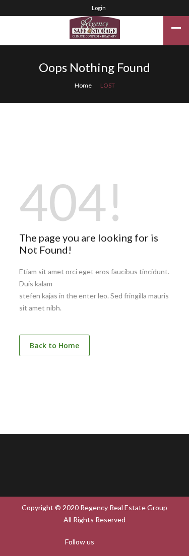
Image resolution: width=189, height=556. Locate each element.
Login (98, 8)
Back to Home (54, 345)
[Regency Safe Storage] (94, 27)
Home (83, 85)
